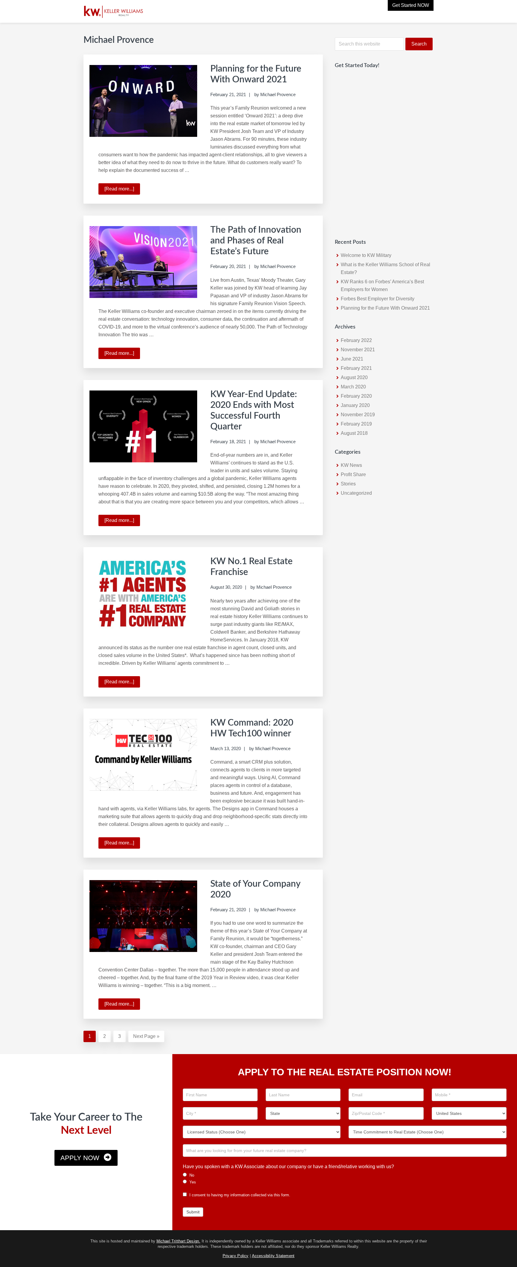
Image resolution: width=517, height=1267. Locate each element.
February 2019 (356, 423)
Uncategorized (356, 493)
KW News (351, 465)
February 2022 (356, 340)
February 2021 (356, 368)
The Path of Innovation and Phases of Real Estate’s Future (255, 240)
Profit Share (353, 474)
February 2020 (356, 396)
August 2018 (354, 433)
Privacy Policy (236, 1256)
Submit (193, 1212)
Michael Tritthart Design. (178, 1241)
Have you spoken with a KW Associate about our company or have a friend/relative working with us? (288, 1166)
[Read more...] (122, 190)
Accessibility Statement (273, 1256)
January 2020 (355, 405)
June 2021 (352, 358)
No (191, 1175)
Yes (192, 1182)
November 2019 (358, 414)
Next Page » (146, 1038)
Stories (348, 483)
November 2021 (358, 349)
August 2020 (354, 377)
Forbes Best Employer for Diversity (377, 298)
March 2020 (353, 386)
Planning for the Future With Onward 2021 (385, 308)
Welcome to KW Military (366, 255)
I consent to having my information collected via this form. (239, 1195)
